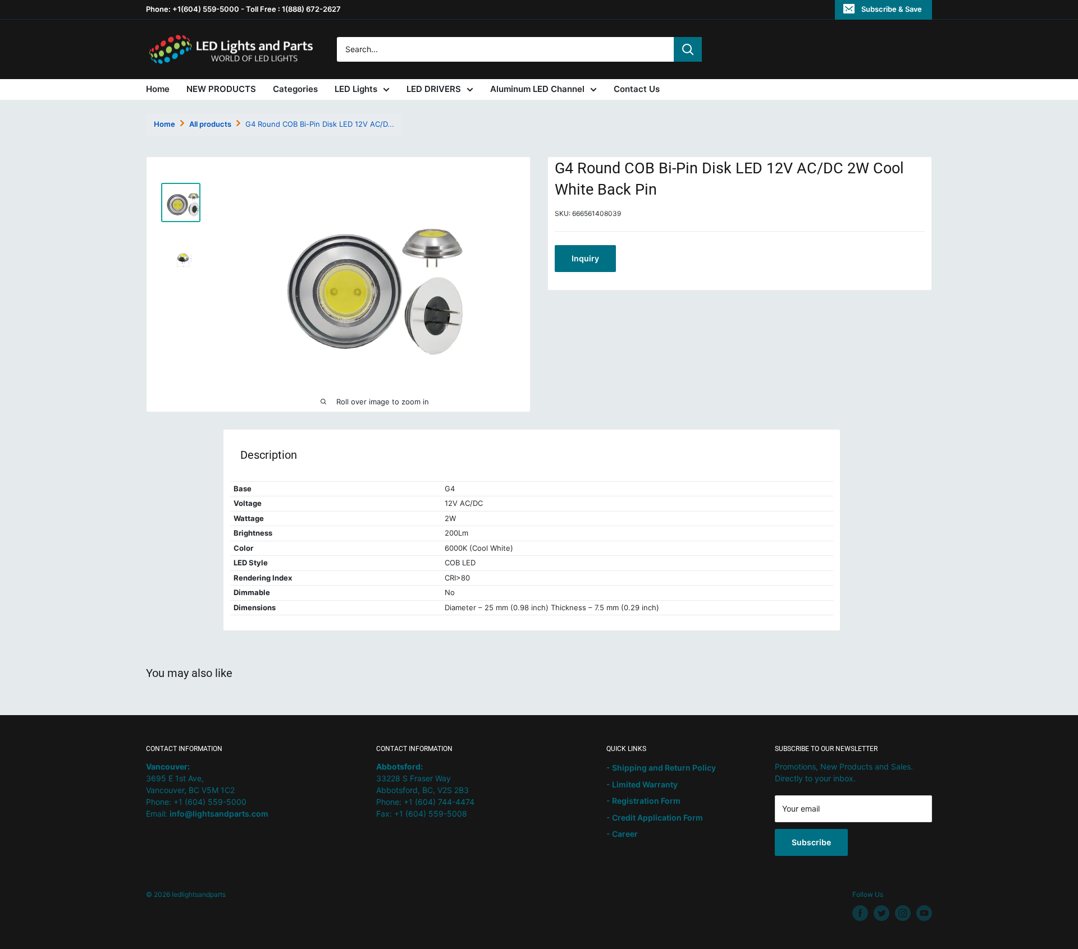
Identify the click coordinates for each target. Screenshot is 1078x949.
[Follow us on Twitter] (881, 913)
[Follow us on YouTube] (924, 913)
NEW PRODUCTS (221, 89)
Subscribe (811, 842)
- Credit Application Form (654, 817)
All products (210, 123)
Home (158, 89)
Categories (295, 89)
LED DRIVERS (433, 89)
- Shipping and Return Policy (661, 767)
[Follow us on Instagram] (903, 913)
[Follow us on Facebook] (860, 913)
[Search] (688, 49)
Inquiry (585, 258)
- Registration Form (643, 800)
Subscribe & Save (891, 8)
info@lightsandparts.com (219, 813)
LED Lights (356, 89)
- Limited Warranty (642, 784)
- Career (622, 834)
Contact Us (637, 89)
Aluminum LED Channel (537, 89)
